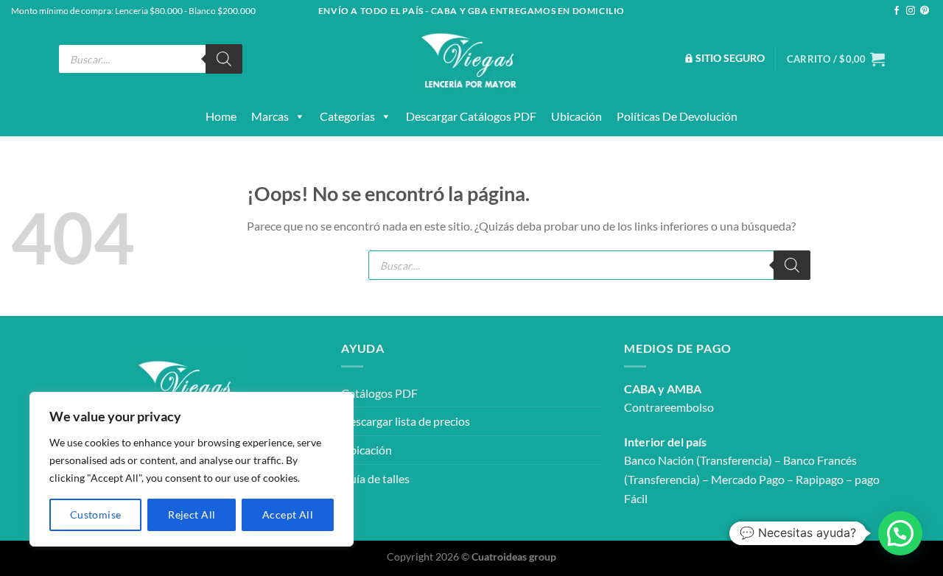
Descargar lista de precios (405, 421)
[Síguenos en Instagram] (910, 11)
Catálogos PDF (379, 393)
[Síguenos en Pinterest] (924, 11)
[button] (900, 533)
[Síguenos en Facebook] (896, 11)
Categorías (347, 116)
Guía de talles (375, 478)
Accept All (287, 514)
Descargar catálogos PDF (471, 116)
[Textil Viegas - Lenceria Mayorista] (471, 59)
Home (221, 116)
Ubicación (576, 116)
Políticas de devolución (677, 116)
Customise (96, 514)
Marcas (270, 116)
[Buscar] (224, 59)
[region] (191, 469)
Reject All (191, 514)
